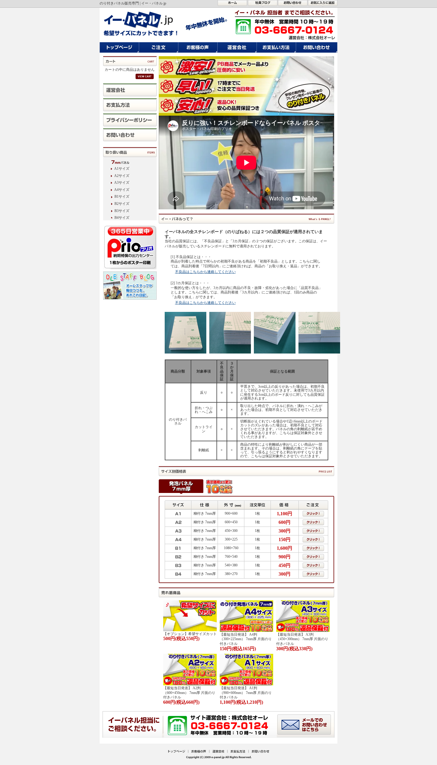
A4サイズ (121, 190)
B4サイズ (121, 218)
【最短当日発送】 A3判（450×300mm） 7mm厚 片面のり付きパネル (302, 639)
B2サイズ (121, 204)
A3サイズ (121, 182)
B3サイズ (121, 211)
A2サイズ (121, 176)
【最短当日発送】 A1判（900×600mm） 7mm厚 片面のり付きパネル (246, 692)
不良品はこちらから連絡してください (205, 272)
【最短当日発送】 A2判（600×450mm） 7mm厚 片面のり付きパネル (189, 692)
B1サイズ (121, 196)
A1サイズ (121, 168)
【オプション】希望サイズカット (190, 634)
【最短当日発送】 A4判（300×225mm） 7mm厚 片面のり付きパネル (246, 639)
